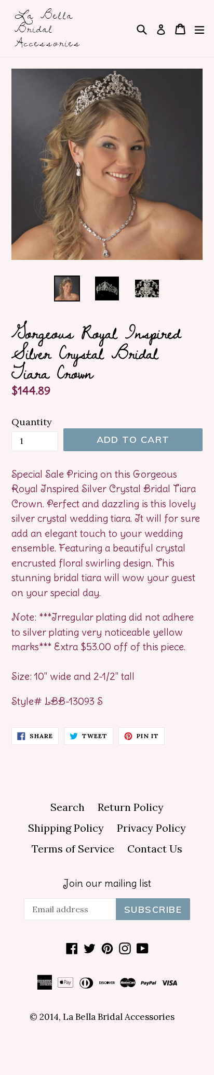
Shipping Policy (66, 827)
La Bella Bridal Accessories (48, 28)
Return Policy (131, 807)
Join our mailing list (107, 883)
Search (67, 807)
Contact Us (154, 848)
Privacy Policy (151, 827)
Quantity (31, 422)
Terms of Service (73, 848)
